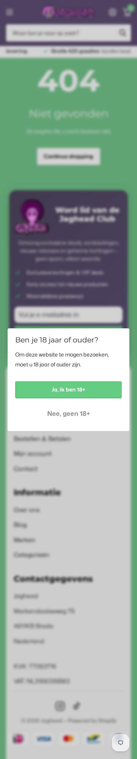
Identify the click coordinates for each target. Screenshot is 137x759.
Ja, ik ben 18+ (68, 389)
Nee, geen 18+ (68, 413)
